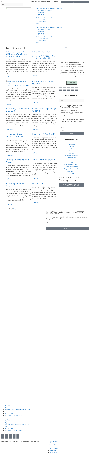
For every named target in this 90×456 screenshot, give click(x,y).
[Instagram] (76, 89)
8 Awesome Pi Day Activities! (45, 134)
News (71, 160)
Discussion (72, 146)
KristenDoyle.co (34, 441)
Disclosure (53, 443)
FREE (71, 148)
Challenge (72, 144)
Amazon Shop (42, 16)
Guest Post (71, 153)
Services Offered (43, 20)
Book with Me (42, 21)
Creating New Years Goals (17, 85)
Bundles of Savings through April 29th (44, 109)
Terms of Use (53, 445)
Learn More (71, 82)
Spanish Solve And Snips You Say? (43, 82)
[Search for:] (71, 100)
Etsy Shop (41, 14)
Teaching (71, 173)
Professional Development (44, 18)
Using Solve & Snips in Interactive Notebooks (16, 135)
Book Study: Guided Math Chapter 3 (17, 109)
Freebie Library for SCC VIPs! (13, 415)
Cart (5, 411)
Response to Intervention (71, 169)
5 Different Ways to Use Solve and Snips (16, 55)
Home (6, 404)
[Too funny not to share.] (14, 214)
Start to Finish (71, 171)
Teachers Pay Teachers (45, 10)
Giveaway (72, 151)
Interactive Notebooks (71, 155)
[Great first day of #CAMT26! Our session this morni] (40, 268)
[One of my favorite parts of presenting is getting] (31, 306)
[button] (15, 2)
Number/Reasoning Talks (71, 164)
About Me (7, 406)
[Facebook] (61, 89)
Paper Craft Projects (72, 166)
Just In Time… (38, 183)
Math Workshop (71, 157)
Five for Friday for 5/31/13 (43, 160)
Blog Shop (41, 12)
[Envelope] (72, 89)
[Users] (64, 89)
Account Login (8, 413)
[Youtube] (68, 89)
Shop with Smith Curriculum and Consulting (49, 8)
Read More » (9, 77)
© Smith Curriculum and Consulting (11, 441)
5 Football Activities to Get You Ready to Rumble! (43, 57)
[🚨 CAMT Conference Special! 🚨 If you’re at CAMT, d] (22, 254)
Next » (16, 209)
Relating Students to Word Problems (17, 161)
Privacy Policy (54, 441)
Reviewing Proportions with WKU (18, 184)
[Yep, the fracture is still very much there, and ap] (5, 266)
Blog (37, 23)
